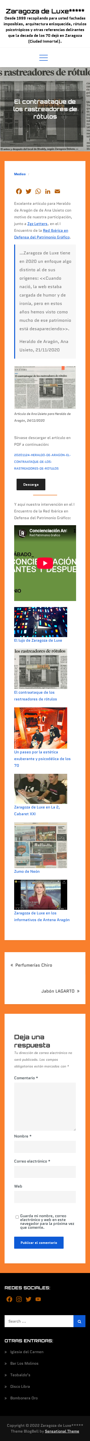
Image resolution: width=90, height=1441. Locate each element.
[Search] (79, 1321)
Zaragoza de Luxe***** (45, 11)
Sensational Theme (62, 1431)
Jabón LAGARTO (58, 991)
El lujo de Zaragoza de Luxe (38, 640)
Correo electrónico (32, 1161)
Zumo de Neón (27, 871)
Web (18, 1186)
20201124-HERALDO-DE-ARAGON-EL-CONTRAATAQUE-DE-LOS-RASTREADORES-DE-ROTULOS (42, 462)
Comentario (26, 1078)
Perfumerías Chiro (33, 965)
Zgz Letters (37, 223)
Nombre (23, 1136)
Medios (20, 174)
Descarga (31, 484)
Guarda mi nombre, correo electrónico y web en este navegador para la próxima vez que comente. (47, 1221)
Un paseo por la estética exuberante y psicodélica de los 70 (42, 758)
